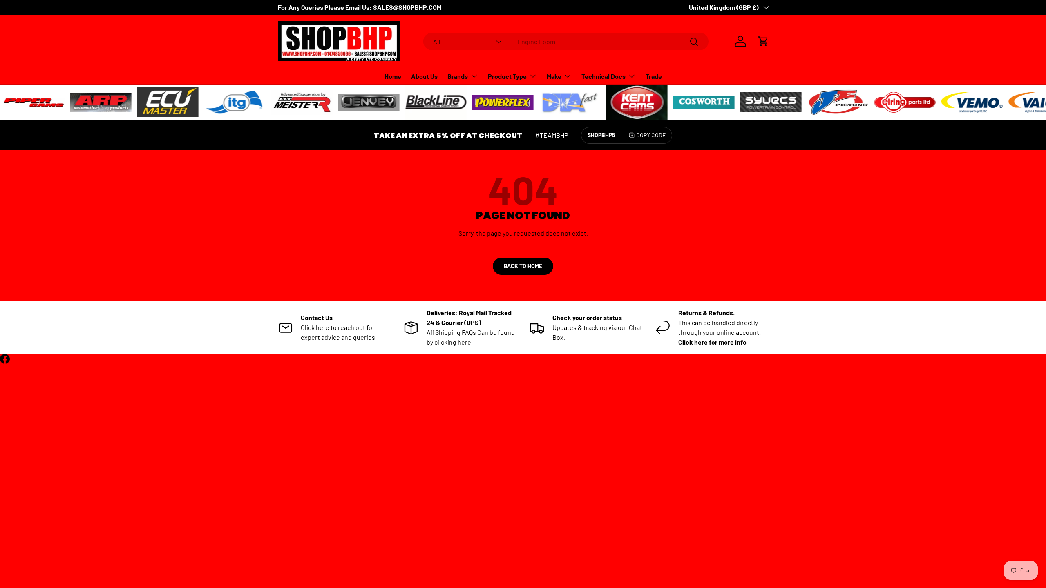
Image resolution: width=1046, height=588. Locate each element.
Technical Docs (603, 76)
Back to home (523, 266)
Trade (654, 76)
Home (392, 76)
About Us (424, 76)
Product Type (507, 76)
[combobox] (566, 41)
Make (554, 76)
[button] (763, 41)
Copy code (651, 134)
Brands (457, 76)
